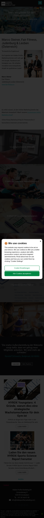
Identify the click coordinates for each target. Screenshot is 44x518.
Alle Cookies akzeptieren (22, 273)
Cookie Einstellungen (22, 268)
